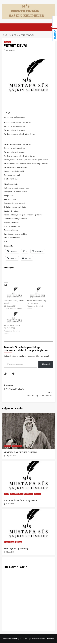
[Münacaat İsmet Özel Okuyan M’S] (28, 479)
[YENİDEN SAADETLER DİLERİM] (28, 431)
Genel (7, 494)
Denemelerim (9, 542)
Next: (40, 394)
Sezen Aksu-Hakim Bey (36, 300)
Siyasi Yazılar (16, 446)
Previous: (14, 387)
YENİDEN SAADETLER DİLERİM (20, 452)
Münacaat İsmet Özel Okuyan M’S (20, 500)
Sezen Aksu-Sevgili (12, 325)
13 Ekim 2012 (11, 50)
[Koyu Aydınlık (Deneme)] (28, 527)
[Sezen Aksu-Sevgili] (14, 318)
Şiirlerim (7, 42)
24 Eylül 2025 (9, 504)
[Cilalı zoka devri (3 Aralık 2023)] (14, 293)
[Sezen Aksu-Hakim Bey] (37, 293)
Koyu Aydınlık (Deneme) (16, 548)
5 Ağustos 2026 (10, 456)
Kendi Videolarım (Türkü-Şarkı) (21, 494)
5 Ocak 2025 (9, 552)
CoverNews (35, 638)
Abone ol (46, 364)
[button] (4, 26)
